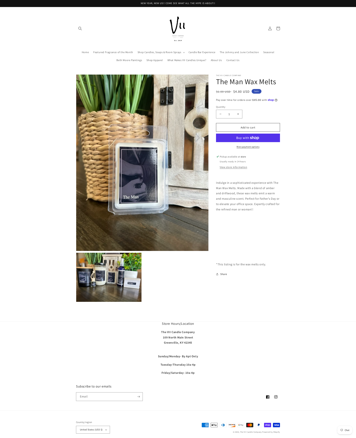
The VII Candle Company (251, 432)
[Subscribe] (138, 396)
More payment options (248, 146)
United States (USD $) (91, 429)
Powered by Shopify (271, 432)
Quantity (220, 106)
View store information (233, 167)
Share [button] (223, 274)
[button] (80, 28)
